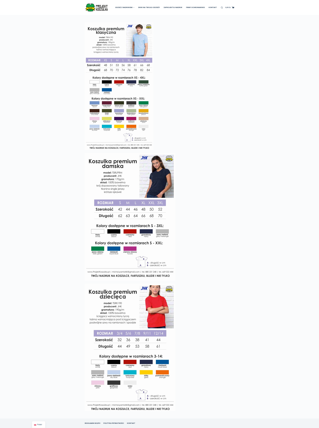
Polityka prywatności (113, 423)
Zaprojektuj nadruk (173, 7)
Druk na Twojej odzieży (149, 7)
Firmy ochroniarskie (195, 7)
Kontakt (213, 7)
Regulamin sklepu (92, 423)
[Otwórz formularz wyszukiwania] (222, 7)
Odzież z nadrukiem (123, 7)
